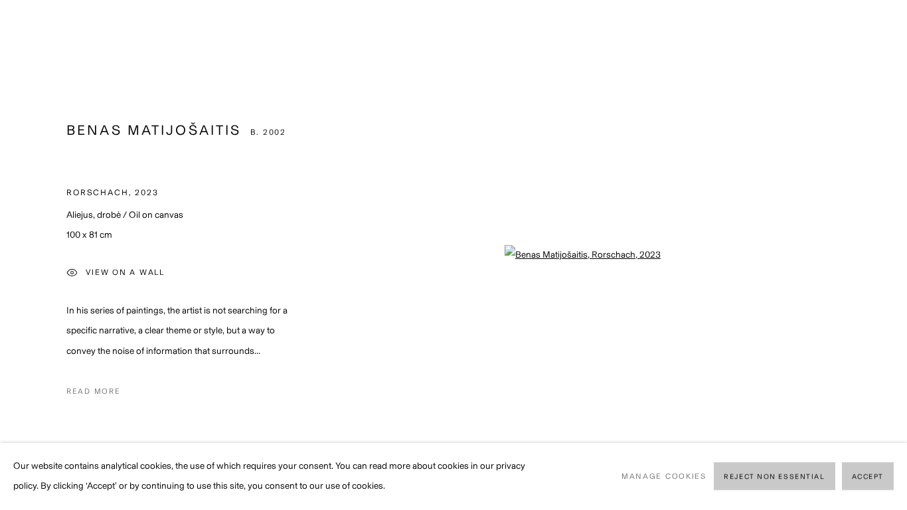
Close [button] (877, 30)
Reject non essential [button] (774, 477)
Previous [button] (28, 255)
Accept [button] (868, 477)
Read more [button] (93, 391)
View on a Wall (125, 273)
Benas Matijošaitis (153, 130)
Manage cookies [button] (663, 476)
